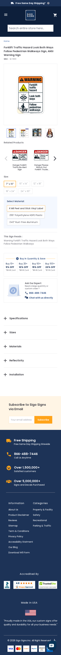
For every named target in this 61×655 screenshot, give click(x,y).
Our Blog (13, 547)
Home (6, 41)
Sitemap (13, 525)
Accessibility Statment (20, 541)
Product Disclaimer (18, 515)
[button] (30, 94)
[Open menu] (6, 15)
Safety (36, 515)
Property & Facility (43, 509)
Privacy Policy (15, 536)
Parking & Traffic (42, 525)
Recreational (40, 520)
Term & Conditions (18, 531)
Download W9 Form (19, 552)
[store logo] (30, 15)
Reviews (12, 520)
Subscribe (43, 419)
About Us (13, 509)
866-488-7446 (37, 293)
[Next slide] (55, 158)
